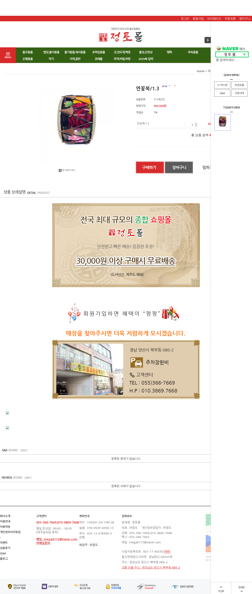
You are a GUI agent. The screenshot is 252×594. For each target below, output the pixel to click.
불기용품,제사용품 (74, 52)
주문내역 (239, 93)
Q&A (222, 93)
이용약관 (5, 527)
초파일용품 (98, 52)
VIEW (167, 551)
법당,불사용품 (51, 52)
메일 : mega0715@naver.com (56, 539)
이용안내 (5, 521)
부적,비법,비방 (122, 59)
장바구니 (244, 19)
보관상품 (239, 85)
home (201, 71)
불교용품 (27, 52)
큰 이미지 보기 (68, 170)
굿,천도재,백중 (122, 52)
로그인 (185, 19)
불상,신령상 (145, 52)
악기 (51, 59)
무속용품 (193, 52)
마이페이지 (214, 19)
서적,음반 (74, 59)
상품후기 (5, 548)
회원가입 (198, 19)
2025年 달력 (145, 59)
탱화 (169, 52)
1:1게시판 (222, 85)
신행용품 (27, 59)
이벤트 (4, 542)
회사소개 (5, 516)
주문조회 (230, 19)
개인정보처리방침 (10, 532)
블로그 (4, 558)
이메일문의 (43, 543)
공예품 (98, 59)
